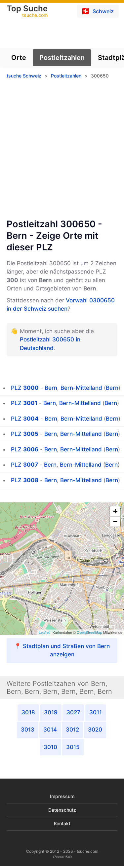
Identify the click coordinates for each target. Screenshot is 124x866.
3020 (95, 729)
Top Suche (27, 11)
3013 (27, 729)
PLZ (25, 387)
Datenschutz (62, 810)
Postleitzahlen (62, 58)
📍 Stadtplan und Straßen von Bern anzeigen (62, 650)
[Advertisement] (62, 151)
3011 (95, 712)
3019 (51, 712)
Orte (18, 58)
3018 (28, 712)
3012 (72, 729)
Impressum (62, 796)
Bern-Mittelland (81, 387)
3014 (50, 729)
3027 (73, 712)
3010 (50, 747)
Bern (51, 387)
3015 (73, 747)
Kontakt (62, 823)
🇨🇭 (97, 11)
